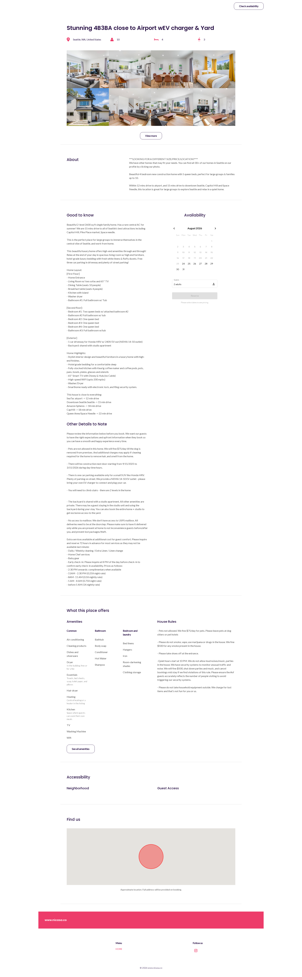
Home (119, 949)
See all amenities (80, 748)
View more (151, 135)
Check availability (248, 6)
